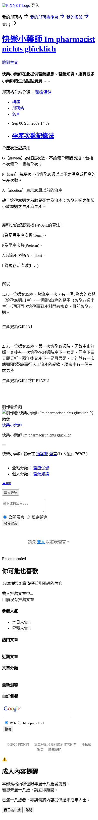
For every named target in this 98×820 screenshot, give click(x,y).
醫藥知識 (41, 474)
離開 (29, 810)
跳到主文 (10, 62)
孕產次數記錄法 (33, 135)
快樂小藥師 (12, 425)
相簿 (16, 102)
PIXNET (23, 744)
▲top (6, 483)
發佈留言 (10, 523)
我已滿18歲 (12, 810)
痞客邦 (42, 454)
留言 (53, 454)
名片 (16, 114)
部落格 (18, 108)
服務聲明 (54, 750)
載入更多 (10, 493)
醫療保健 (43, 92)
